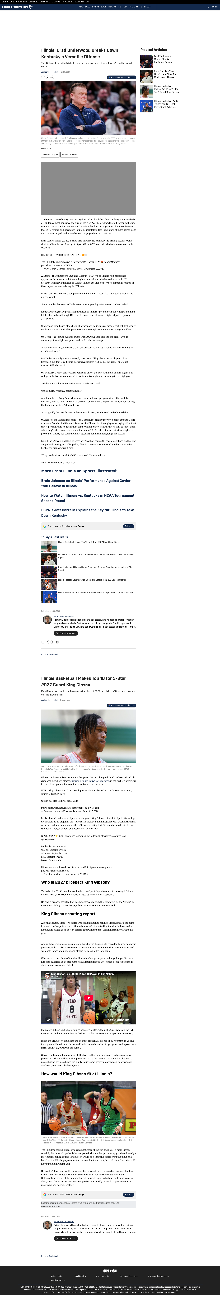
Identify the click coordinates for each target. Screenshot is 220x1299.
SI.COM (5, 2)
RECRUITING (115, 7)
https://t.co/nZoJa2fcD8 (59, 808)
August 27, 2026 (90, 811)
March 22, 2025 (96, 268)
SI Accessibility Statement (158, 1276)
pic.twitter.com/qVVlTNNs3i (85, 808)
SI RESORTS (45, 2)
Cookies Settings (58, 1280)
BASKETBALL (99, 7)
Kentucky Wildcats (69, 155)
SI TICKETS (33, 2)
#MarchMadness (112, 262)
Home (43, 654)
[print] (57, 642)
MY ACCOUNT (67, 2)
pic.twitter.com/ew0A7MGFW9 (56, 265)
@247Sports (59, 794)
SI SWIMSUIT (21, 2)
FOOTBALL (84, 7)
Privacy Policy (56, 1276)
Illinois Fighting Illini (50, 155)
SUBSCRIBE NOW (82, 2)
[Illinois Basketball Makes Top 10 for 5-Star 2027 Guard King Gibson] (159, 91)
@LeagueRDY (48, 839)
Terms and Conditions (128, 1276)
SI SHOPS (56, 2)
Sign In (215, 7)
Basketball (53, 654)
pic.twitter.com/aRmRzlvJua (55, 870)
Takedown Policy (103, 1276)
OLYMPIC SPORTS (133, 7)
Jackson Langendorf (49, 72)
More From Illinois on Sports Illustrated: (79, 471)
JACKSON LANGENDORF (64, 617)
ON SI (12, 2)
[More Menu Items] (154, 7)
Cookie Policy (80, 1276)
